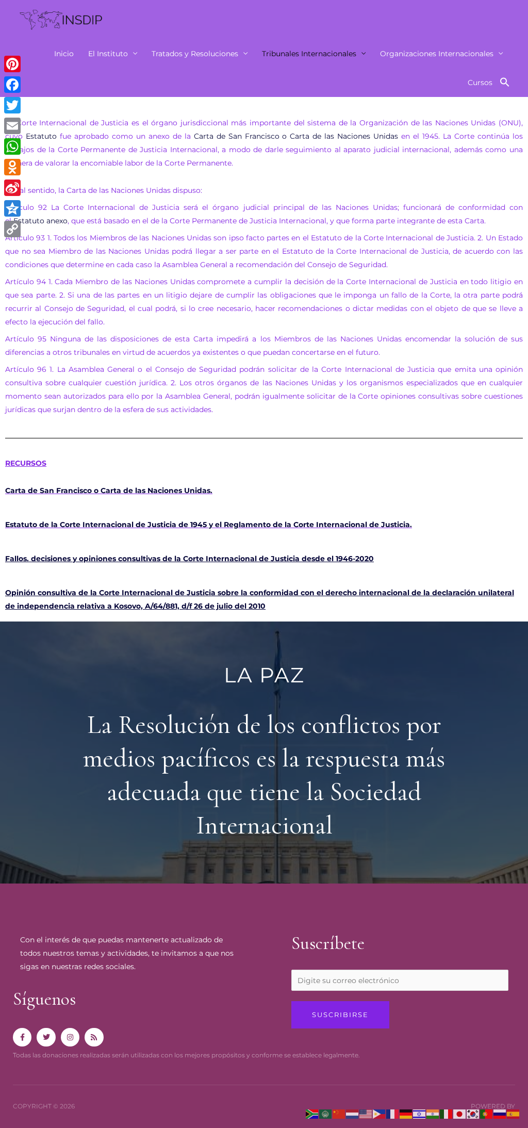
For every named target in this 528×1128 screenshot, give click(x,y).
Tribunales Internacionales (309, 53)
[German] (406, 1113)
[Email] (12, 126)
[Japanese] (460, 1113)
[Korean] (473, 1113)
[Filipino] (379, 1113)
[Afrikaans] (312, 1113)
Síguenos (44, 999)
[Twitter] (12, 105)
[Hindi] (433, 1113)
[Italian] (446, 1113)
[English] (366, 1113)
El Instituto (108, 53)
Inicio (64, 53)
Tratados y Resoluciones (195, 53)
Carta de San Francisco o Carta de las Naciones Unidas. (108, 490)
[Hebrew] (419, 1113)
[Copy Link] (12, 229)
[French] (393, 1113)
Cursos (480, 82)
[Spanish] (513, 1113)
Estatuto (41, 136)
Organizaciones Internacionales (436, 53)
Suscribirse (340, 1014)
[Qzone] (12, 208)
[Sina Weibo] (12, 187)
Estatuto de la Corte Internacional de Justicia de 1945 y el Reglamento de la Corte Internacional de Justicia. (208, 524)
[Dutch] (352, 1113)
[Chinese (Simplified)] (339, 1113)
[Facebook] (12, 84)
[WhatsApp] (12, 146)
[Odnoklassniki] (12, 167)
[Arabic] (326, 1113)
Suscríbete (328, 943)
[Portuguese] (486, 1113)
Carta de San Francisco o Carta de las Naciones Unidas (296, 136)
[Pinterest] (12, 64)
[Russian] (500, 1113)
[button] (505, 82)
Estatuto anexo (40, 220)
